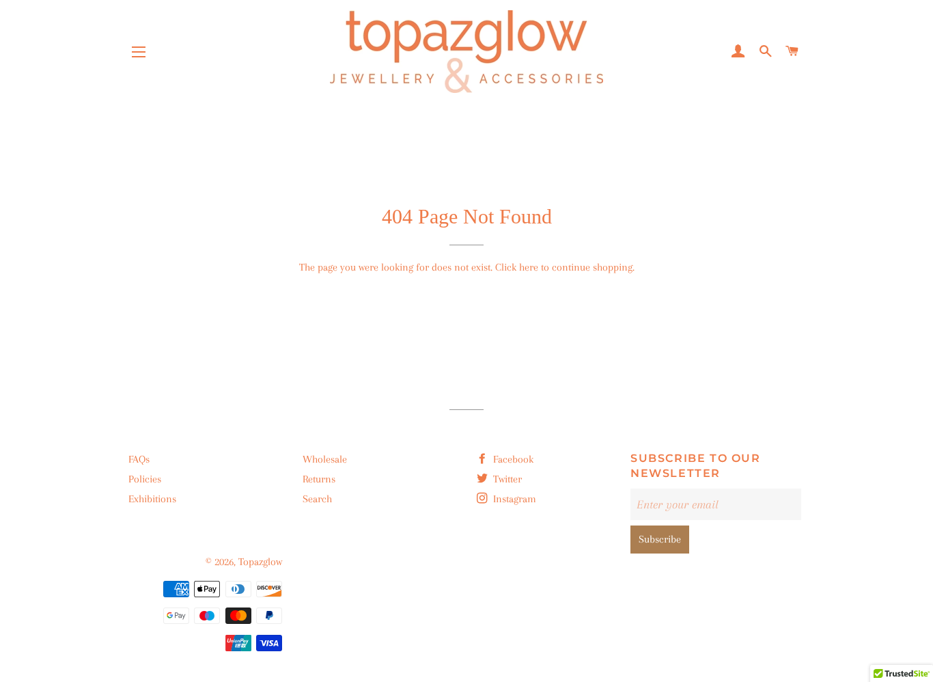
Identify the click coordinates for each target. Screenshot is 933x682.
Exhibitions (152, 499)
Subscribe (660, 539)
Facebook (511, 459)
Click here (516, 267)
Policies (144, 479)
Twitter (506, 479)
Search (317, 499)
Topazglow (260, 562)
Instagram (513, 499)
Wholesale (325, 459)
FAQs (139, 459)
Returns (319, 479)
